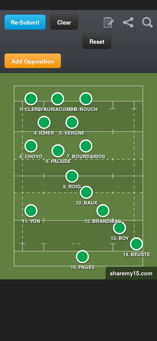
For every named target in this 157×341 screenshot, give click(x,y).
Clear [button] (64, 22)
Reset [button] (96, 41)
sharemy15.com (129, 273)
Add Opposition (32, 61)
